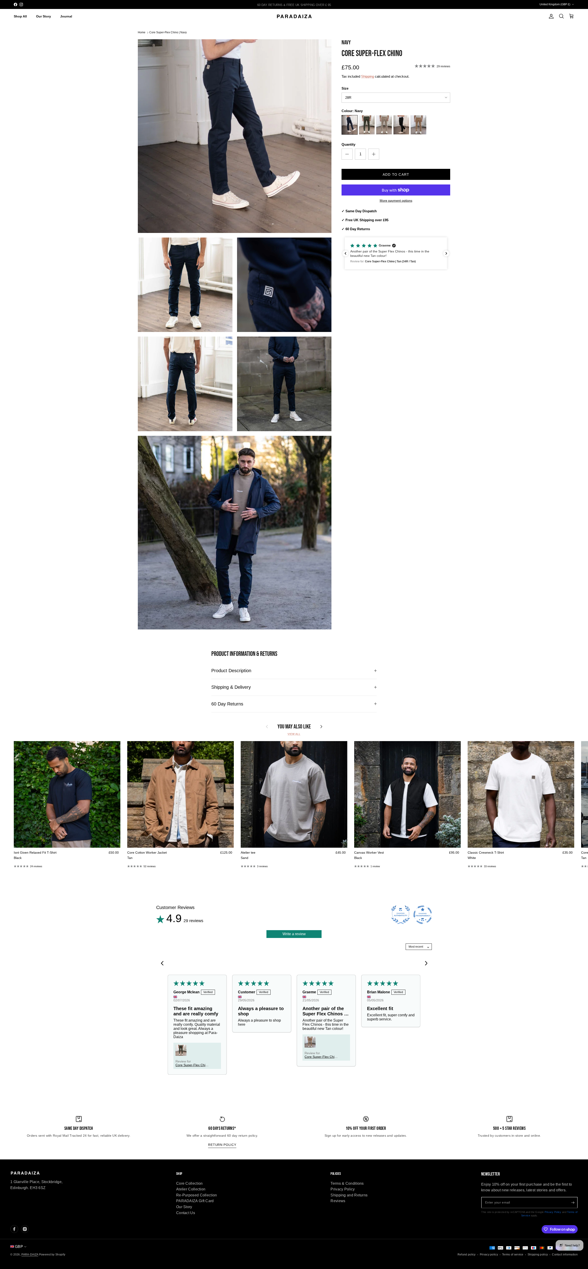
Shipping (367, 76)
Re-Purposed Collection (196, 1195)
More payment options (396, 200)
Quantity (348, 144)
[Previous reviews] (345, 253)
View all (294, 734)
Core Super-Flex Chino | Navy (168, 32)
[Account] (550, 16)
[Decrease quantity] (347, 154)
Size (345, 88)
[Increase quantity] (373, 154)
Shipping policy (538, 1254)
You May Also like (294, 726)
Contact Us (185, 1213)
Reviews (338, 1201)
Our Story (43, 16)
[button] (396, 253)
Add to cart (396, 174)
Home (141, 32)
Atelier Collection (190, 1189)
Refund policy (467, 1254)
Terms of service (512, 1254)
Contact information (565, 1254)
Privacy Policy (343, 1189)
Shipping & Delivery (231, 687)
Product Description (231, 670)
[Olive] (367, 125)
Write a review (294, 934)
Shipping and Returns (349, 1195)
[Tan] (418, 125)
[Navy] (350, 125)
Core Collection (189, 1183)
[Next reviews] (446, 253)
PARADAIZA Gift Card (195, 1201)
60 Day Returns (227, 703)
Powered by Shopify (52, 1254)
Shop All (20, 16)
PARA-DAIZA (29, 1254)
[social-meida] (14, 1229)
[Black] (401, 125)
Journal (66, 16)
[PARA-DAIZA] (294, 16)
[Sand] (384, 125)
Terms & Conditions (347, 1183)
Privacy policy (489, 1254)
